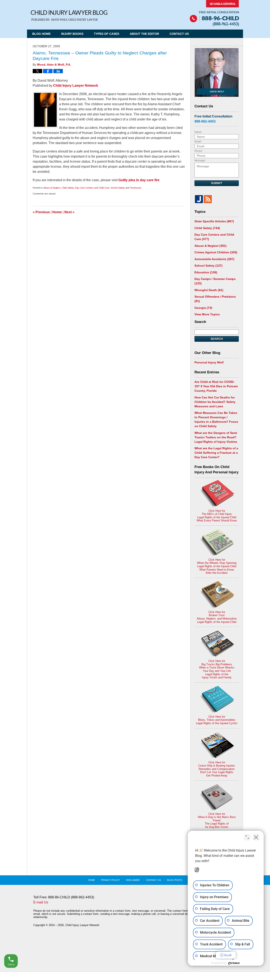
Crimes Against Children (215, 252)
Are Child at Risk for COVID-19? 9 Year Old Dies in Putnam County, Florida (216, 386)
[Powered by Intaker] (234, 963)
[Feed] (207, 199)
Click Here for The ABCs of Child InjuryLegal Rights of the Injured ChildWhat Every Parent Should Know (217, 515)
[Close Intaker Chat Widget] (256, 837)
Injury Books (72, 33)
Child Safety (68, 187)
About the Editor (144, 33)
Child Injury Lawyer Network (75, 85)
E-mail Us (40, 902)
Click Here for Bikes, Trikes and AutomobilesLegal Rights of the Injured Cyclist (216, 720)
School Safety (118, 187)
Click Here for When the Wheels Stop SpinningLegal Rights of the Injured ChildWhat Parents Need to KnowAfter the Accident (216, 566)
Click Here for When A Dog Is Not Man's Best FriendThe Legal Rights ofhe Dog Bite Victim (217, 820)
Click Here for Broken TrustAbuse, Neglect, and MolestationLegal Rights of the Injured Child (217, 617)
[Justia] (198, 199)
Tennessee (135, 187)
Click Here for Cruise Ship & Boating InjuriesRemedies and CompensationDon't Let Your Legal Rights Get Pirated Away (216, 769)
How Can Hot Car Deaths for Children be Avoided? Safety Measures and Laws (214, 402)
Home (57, 212)
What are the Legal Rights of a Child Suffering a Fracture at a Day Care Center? (216, 453)
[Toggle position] (247, 837)
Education (205, 272)
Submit (216, 183)
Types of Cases (106, 33)
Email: (198, 141)
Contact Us (179, 33)
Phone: (198, 151)
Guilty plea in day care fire (138, 180)
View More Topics (207, 314)
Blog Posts (174, 880)
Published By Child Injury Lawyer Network (214, 13)
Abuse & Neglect (51, 187)
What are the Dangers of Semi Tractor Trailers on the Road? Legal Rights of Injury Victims (215, 437)
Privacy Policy (110, 880)
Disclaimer (133, 880)
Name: (198, 132)
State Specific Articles (214, 221)
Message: (200, 160)
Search (217, 338)
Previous (41, 212)
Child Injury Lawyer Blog (69, 15)
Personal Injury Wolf (209, 362)
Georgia (203, 307)
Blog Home (41, 33)
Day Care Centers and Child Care (92, 187)
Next (69, 212)
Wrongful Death (208, 290)
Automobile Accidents (214, 259)
